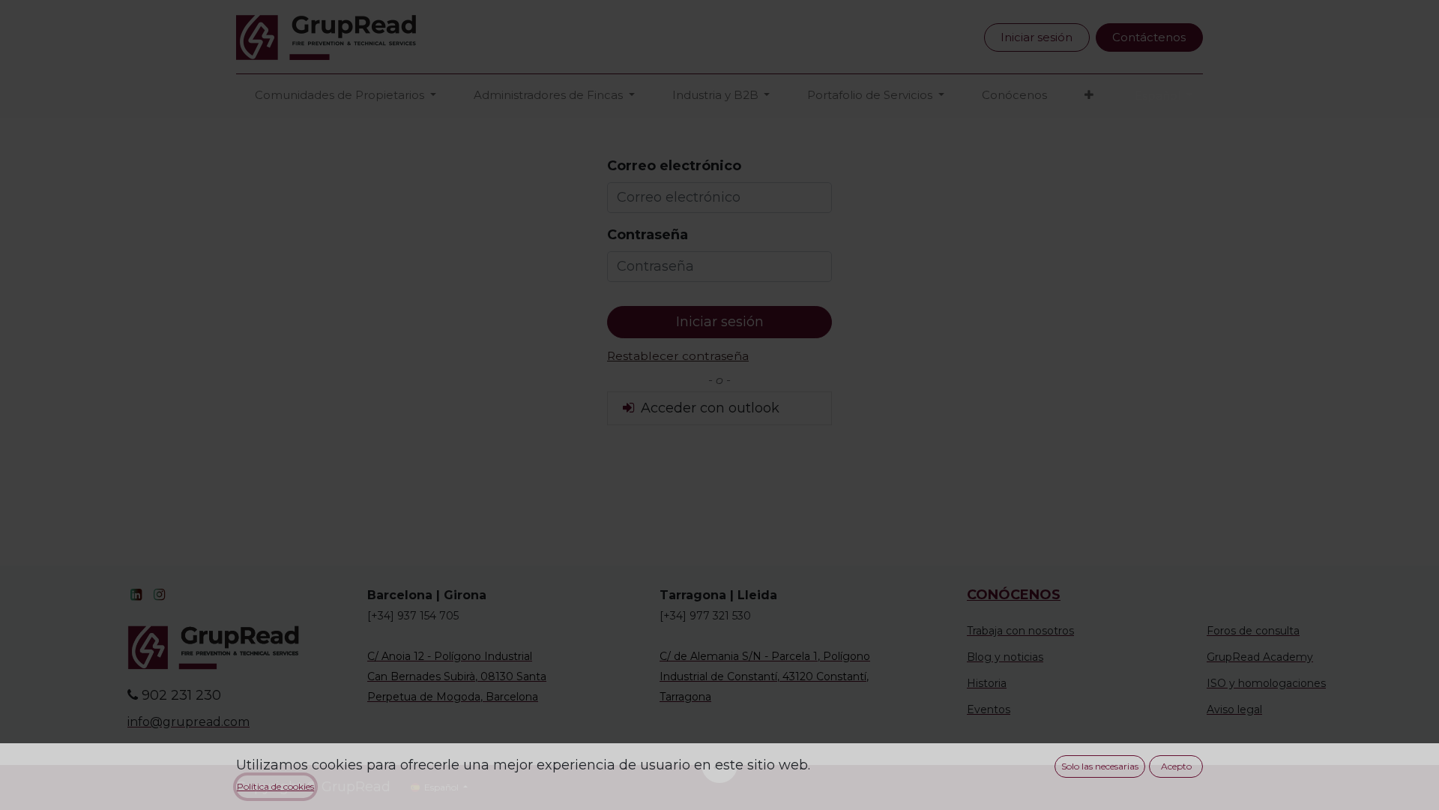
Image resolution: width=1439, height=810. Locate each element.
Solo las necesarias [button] (1099, 766)
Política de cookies (275, 786)
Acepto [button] (1176, 766)
